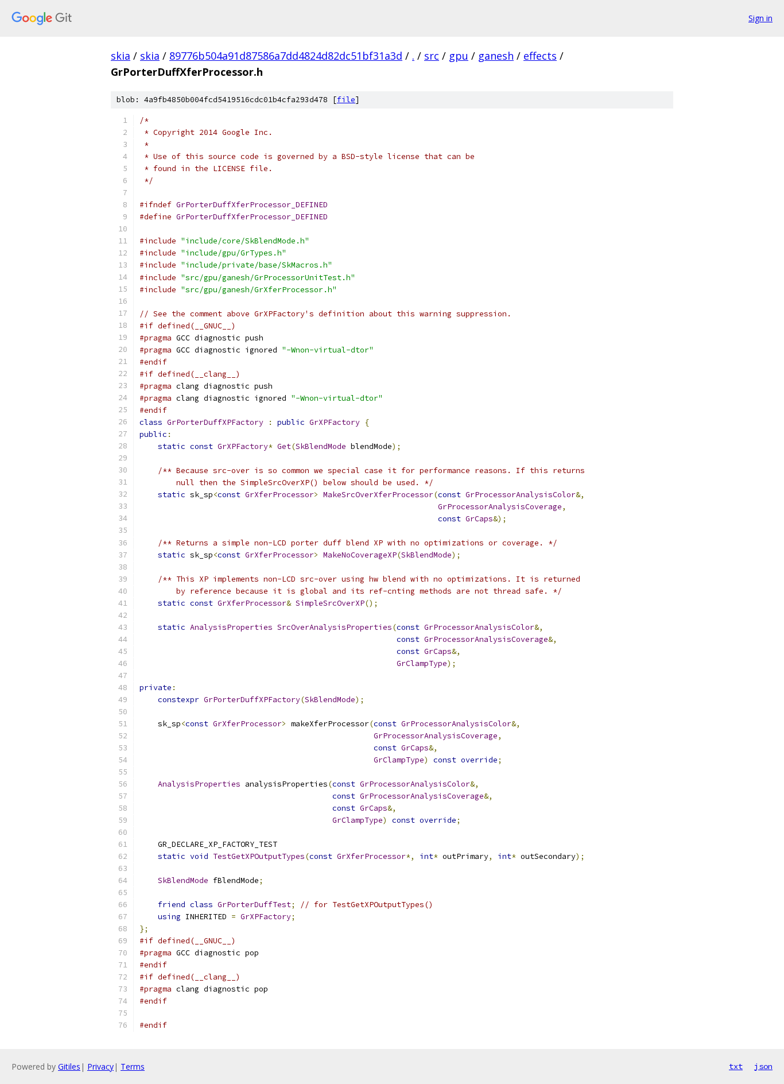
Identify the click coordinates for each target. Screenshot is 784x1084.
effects (540, 56)
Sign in (760, 18)
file (346, 99)
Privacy (100, 1066)
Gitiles (69, 1066)
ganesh (496, 56)
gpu (458, 56)
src (431, 56)
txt (736, 1066)
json (763, 1066)
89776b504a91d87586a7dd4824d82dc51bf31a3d (285, 56)
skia (120, 56)
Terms (133, 1066)
